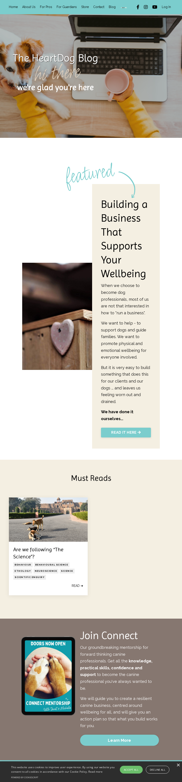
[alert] (91, 771)
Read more (95, 772)
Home (13, 7)
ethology (23, 571)
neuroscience (46, 571)
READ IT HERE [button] (124, 432)
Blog (112, 7)
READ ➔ (77, 586)
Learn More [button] (119, 740)
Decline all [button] (157, 769)
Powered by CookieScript (24, 777)
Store (85, 7)
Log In (166, 7)
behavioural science (51, 564)
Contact (98, 7)
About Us (29, 7)
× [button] (178, 765)
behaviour (23, 564)
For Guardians (67, 7)
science (67, 571)
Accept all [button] (131, 769)
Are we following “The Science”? (38, 552)
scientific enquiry (30, 577)
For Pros (46, 7)
